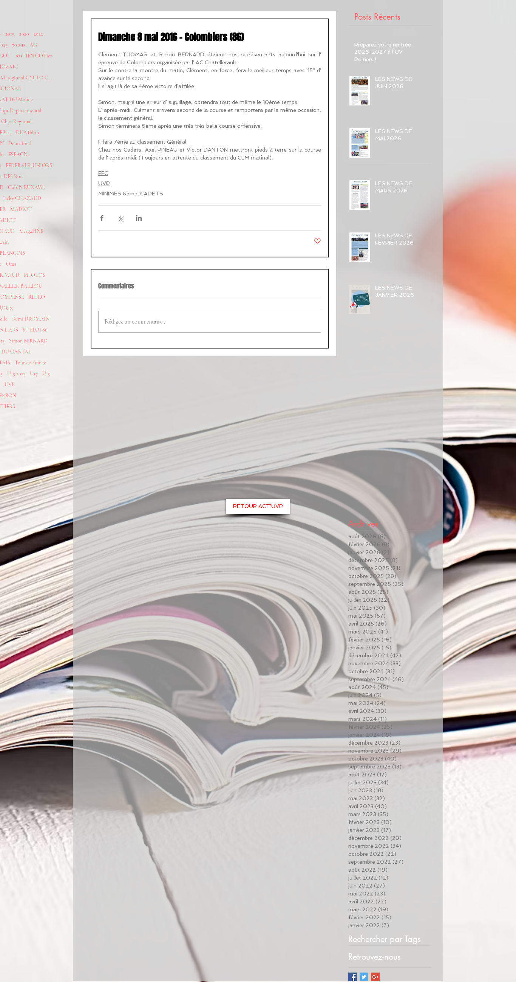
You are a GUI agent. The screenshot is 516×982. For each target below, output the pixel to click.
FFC (103, 173)
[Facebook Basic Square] (352, 977)
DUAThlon (27, 132)
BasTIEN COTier (33, 56)
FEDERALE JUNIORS (29, 165)
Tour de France (30, 362)
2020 (24, 34)
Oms (11, 264)
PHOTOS (34, 275)
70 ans (18, 45)
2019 (10, 34)
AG (33, 45)
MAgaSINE (31, 231)
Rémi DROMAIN (30, 319)
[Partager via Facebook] (101, 217)
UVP (10, 384)
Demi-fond (19, 143)
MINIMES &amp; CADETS (130, 194)
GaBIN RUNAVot (26, 187)
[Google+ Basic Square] (375, 977)
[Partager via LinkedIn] (138, 217)
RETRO (36, 297)
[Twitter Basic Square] (364, 977)
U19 (46, 373)
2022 (38, 34)
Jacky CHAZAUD (22, 198)
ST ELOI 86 (35, 330)
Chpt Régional (16, 121)
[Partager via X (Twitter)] (120, 217)
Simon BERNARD (28, 341)
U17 (34, 373)
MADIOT (21, 209)
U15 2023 (16, 373)
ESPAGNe (19, 154)
